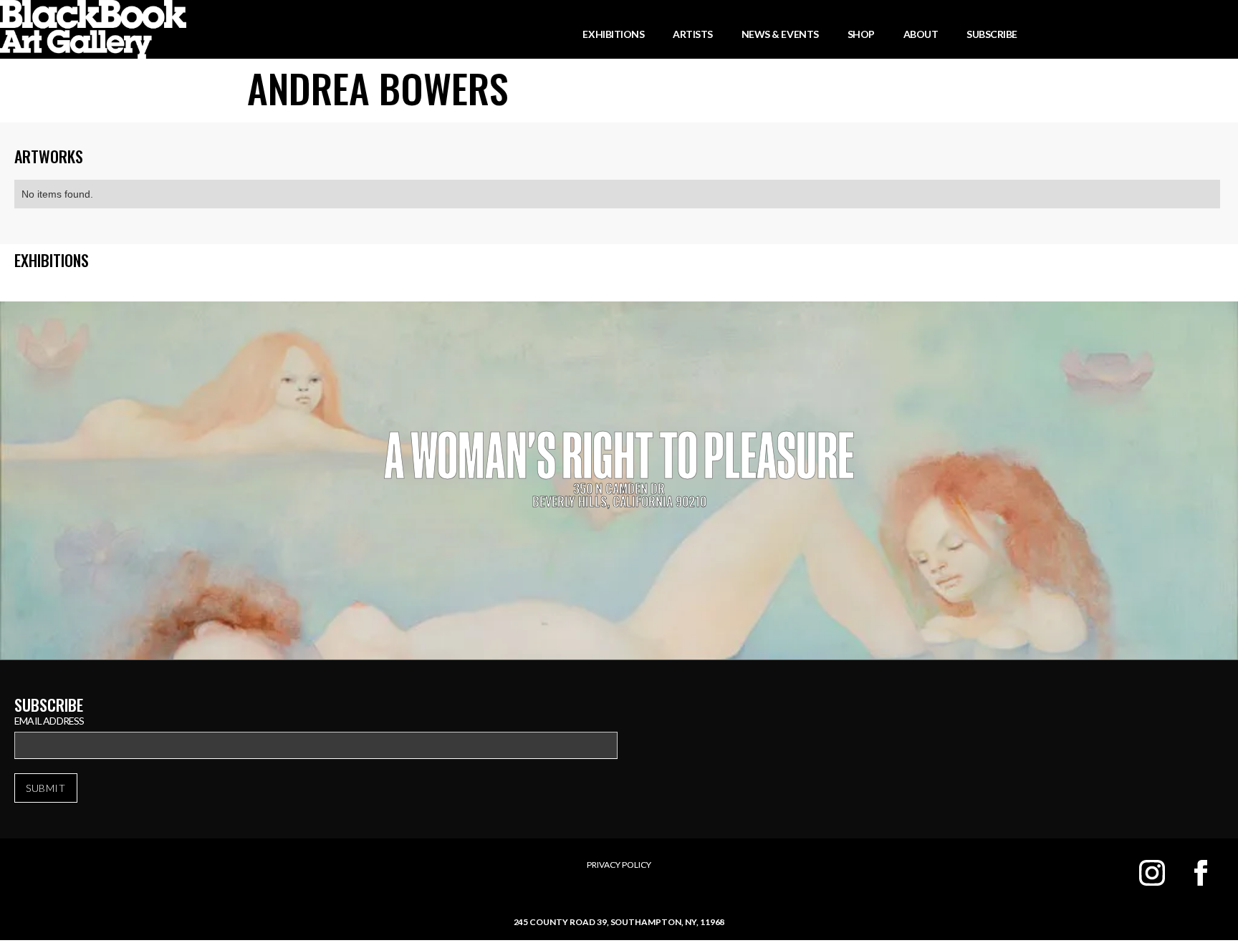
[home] (93, 29)
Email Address (49, 721)
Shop (861, 34)
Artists (693, 34)
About (921, 34)
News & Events (780, 34)
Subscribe (991, 34)
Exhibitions (613, 34)
